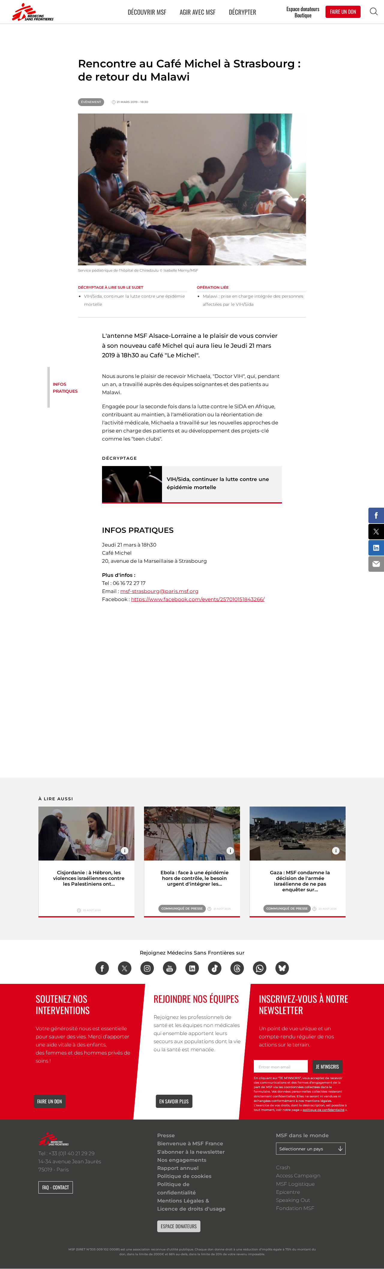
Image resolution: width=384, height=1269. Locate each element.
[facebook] (102, 968)
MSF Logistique (295, 1184)
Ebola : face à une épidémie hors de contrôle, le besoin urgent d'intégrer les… (194, 878)
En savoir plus (174, 1101)
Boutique (303, 15)
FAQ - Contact (55, 1187)
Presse (166, 1135)
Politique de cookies (184, 1176)
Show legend (124, 850)
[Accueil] (31, 12)
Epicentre (288, 1192)
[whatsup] (259, 968)
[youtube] (169, 968)
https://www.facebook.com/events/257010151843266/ (198, 599)
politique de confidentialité (323, 1109)
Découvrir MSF (147, 11)
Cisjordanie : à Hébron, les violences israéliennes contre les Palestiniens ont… (88, 878)
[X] (124, 968)
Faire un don (49, 1101)
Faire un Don (343, 11)
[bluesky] (282, 968)
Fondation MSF (295, 1208)
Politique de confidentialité (176, 1188)
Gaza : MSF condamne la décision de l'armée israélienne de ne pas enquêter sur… (300, 881)
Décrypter (242, 11)
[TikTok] (214, 968)
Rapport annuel (178, 1168)
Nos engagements (181, 1160)
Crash (283, 1167)
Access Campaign (298, 1176)
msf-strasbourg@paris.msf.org (159, 591)
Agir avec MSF (197, 11)
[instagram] (147, 968)
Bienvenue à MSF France (190, 1144)
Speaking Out (293, 1200)
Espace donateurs (303, 8)
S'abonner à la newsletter (191, 1152)
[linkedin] (192, 968)
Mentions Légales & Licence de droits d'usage (191, 1205)
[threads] (237, 968)
